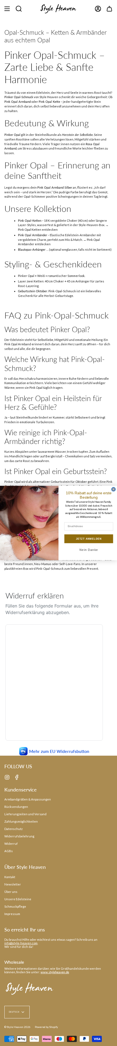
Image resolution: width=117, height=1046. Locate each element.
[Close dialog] (113, 489)
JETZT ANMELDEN (88, 538)
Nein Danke (88, 549)
